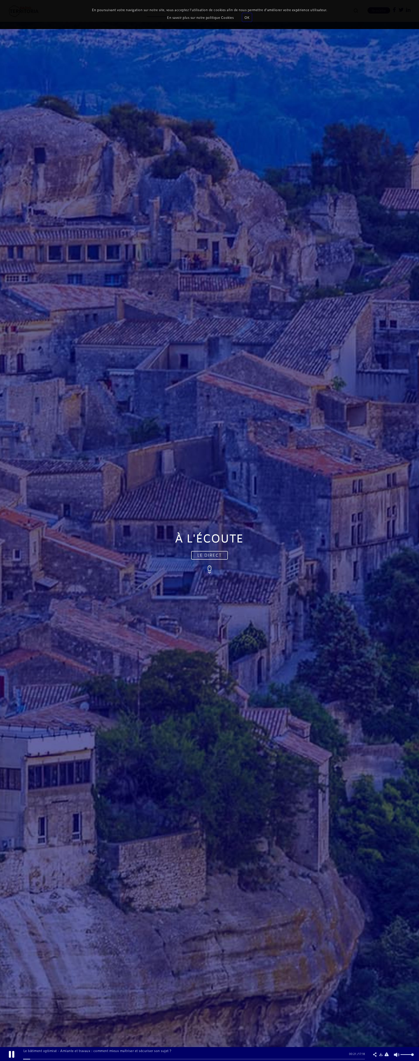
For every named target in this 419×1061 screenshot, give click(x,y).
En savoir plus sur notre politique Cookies (200, 17)
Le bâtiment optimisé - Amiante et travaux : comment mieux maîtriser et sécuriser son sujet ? (97, 1051)
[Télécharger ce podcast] (381, 1055)
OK (246, 17)
